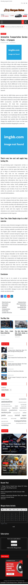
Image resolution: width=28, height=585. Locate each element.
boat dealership (23, 404)
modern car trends (23, 410)
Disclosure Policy (14, 580)
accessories (22, 399)
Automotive (5, 441)
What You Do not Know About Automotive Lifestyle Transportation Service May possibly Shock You (7, 307)
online (24, 412)
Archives (3, 387)
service (23, 418)
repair (24, 415)
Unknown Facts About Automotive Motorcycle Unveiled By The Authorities (21, 306)
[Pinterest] (8, 296)
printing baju (10, 415)
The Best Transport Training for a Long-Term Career (17, 377)
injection (15, 408)
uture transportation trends (21, 423)
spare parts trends (4, 421)
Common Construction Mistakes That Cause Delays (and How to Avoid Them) (17, 364)
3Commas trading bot (5, 399)
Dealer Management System (6, 406)
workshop (4, 425)
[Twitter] (5, 296)
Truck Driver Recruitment (6, 423)
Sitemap (22, 580)
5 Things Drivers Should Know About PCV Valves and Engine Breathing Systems (17, 350)
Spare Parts (3, 33)
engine (16, 406)
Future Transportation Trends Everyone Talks (17, 357)
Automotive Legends (22, 402)
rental (17, 415)
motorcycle (6, 412)
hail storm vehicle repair (5, 408)
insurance (23, 408)
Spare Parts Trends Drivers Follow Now (7, 332)
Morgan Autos (17, 547)
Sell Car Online (13, 418)
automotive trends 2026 (5, 404)
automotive (6, 401)
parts (3, 415)
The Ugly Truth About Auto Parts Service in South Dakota (21, 333)
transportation (20, 421)
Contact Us (6, 580)
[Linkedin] (11, 296)
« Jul (13, 526)
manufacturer (13, 410)
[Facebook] (2, 296)
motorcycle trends (16, 412)
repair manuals (4, 418)
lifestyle (4, 410)
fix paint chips (23, 406)
